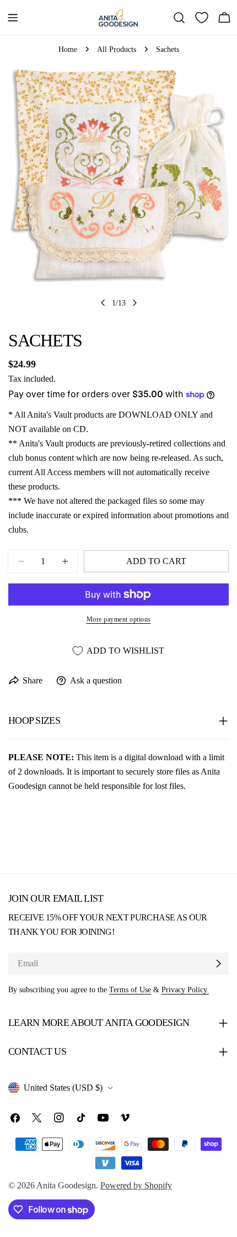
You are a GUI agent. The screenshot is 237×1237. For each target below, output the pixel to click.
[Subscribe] (218, 963)
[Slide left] (103, 303)
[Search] (179, 18)
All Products (116, 49)
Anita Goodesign (66, 1185)
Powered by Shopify (136, 1185)
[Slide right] (134, 303)
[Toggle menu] (13, 18)
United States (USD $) (63, 1087)
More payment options (119, 619)
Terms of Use (130, 989)
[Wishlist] (202, 18)
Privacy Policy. (185, 989)
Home (67, 49)
